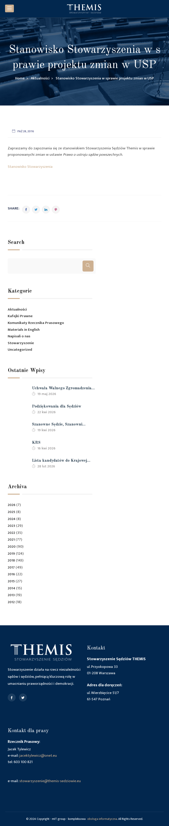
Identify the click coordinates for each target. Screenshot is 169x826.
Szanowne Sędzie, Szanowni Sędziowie (57, 424)
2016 (11, 574)
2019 (11, 554)
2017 (11, 567)
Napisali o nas (19, 336)
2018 (11, 560)
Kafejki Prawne (20, 316)
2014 (11, 588)
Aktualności (17, 309)
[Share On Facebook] (26, 209)
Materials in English (24, 330)
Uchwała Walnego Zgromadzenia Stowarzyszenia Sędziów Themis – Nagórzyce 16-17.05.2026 (62, 388)
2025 (11, 512)
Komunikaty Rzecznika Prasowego (36, 323)
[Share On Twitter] (36, 209)
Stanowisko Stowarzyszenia (30, 167)
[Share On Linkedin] (46, 209)
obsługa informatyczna (102, 818)
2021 (11, 540)
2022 (11, 533)
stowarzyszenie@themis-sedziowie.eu (50, 781)
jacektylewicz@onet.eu (38, 756)
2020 (12, 547)
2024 (11, 519)
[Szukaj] (88, 266)
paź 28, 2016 (25, 131)
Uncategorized (20, 350)
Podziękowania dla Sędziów (56, 406)
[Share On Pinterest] (56, 209)
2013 (11, 595)
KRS (36, 443)
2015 (11, 581)
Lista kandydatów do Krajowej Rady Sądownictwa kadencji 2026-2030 (63, 461)
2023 (11, 526)
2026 (11, 505)
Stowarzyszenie (21, 343)
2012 (11, 602)
